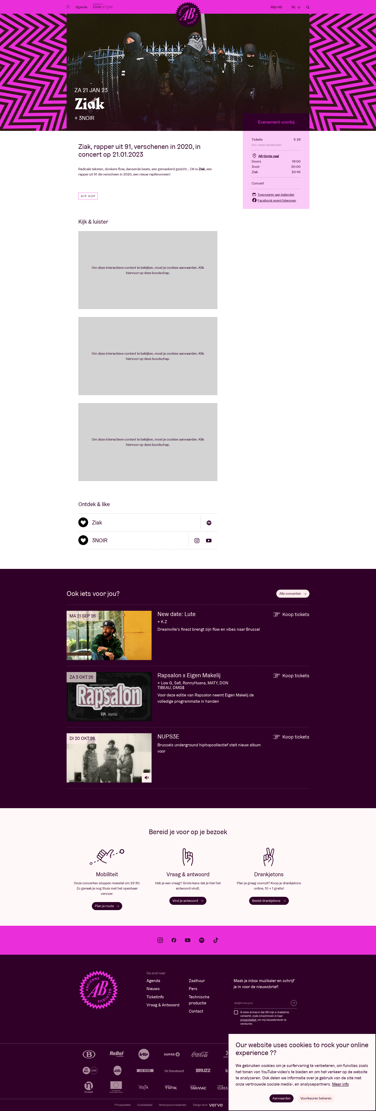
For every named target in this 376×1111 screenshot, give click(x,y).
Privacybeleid (123, 1105)
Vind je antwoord (185, 900)
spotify (201, 940)
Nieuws (153, 988)
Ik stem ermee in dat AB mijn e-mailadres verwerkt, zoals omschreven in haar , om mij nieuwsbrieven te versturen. (264, 1018)
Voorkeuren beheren (316, 1098)
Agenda (81, 7)
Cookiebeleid (144, 1105)
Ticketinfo (155, 996)
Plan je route (105, 906)
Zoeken (307, 7)
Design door (200, 1105)
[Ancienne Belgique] (188, 14)
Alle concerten (290, 593)
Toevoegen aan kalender (276, 194)
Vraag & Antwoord (162, 1005)
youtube (187, 940)
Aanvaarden (281, 1098)
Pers (193, 988)
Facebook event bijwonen (277, 200)
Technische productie (199, 1000)
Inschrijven (294, 1003)
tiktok (216, 940)
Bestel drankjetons (266, 900)
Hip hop (88, 196)
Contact (196, 1011)
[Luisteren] (147, 778)
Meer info (340, 1084)
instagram (160, 940)
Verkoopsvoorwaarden (172, 1105)
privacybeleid (248, 1020)
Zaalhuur (197, 980)
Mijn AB (276, 7)
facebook (174, 940)
